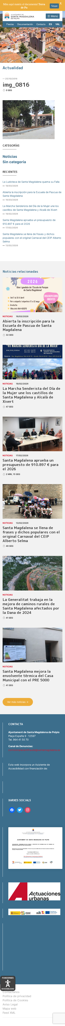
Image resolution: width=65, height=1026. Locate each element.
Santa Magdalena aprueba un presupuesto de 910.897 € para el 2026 (29, 222)
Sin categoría (14, 162)
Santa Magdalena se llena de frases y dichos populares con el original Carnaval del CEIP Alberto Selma (32, 238)
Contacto (40, 24)
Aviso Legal (10, 1004)
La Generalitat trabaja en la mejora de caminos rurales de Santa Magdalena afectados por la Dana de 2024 (31, 606)
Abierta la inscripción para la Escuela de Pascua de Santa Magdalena (32, 194)
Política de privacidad (17, 996)
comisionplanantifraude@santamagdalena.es (34, 749)
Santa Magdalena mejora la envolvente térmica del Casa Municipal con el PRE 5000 (28, 676)
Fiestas (10, 24)
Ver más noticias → (17, 702)
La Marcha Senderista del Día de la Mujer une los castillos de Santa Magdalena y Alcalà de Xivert (31, 208)
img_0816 (16, 84)
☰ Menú (52, 16)
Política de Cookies (15, 1000)
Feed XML (9, 1012)
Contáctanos (11, 992)
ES (50, 24)
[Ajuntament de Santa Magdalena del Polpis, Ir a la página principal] (19, 16)
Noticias (10, 156)
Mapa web (9, 1008)
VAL (57, 24)
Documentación (25, 24)
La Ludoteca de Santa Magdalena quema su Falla (31, 181)
